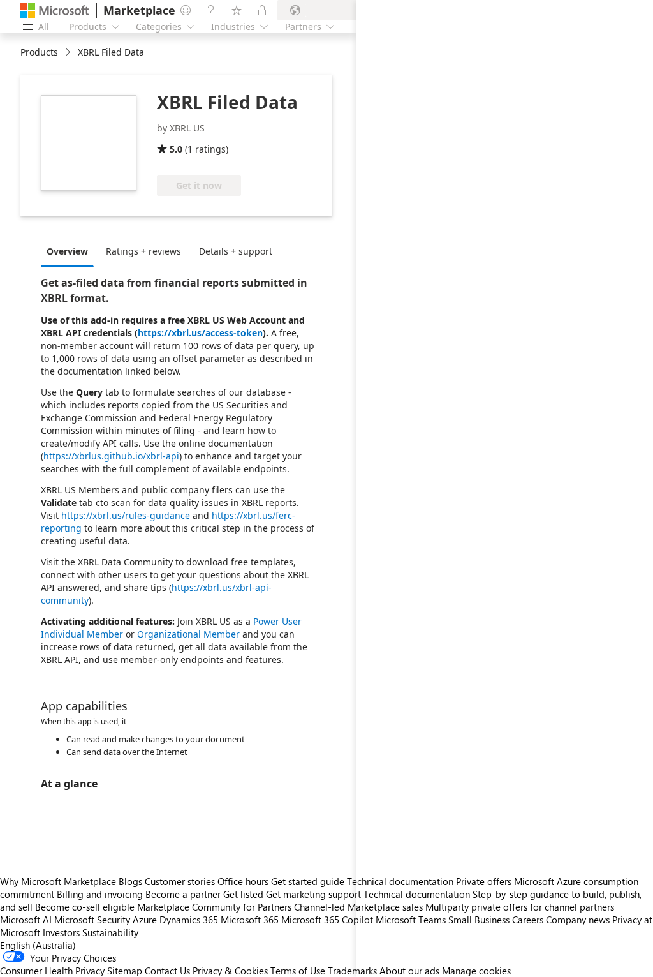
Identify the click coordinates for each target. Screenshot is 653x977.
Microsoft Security (92, 919)
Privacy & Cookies (230, 970)
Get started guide (307, 881)
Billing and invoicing (100, 894)
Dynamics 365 (188, 919)
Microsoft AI (26, 919)
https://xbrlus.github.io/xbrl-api (111, 456)
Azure (145, 919)
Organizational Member (188, 634)
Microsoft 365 (250, 919)
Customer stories (180, 881)
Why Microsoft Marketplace (58, 881)
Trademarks (352, 970)
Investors (61, 932)
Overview (67, 251)
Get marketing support (313, 894)
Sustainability (110, 932)
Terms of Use (297, 970)
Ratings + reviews (143, 251)
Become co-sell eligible (85, 906)
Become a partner (183, 894)
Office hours (242, 881)
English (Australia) (38, 945)
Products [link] (39, 52)
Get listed (243, 894)
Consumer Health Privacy (52, 970)
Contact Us (167, 970)
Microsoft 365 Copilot (327, 919)
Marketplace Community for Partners (214, 906)
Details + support (235, 251)
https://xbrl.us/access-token (200, 333)
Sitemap (124, 970)
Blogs (130, 881)
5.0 (176, 149)
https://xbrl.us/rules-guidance (125, 515)
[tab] (70, 251)
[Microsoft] (54, 10)
